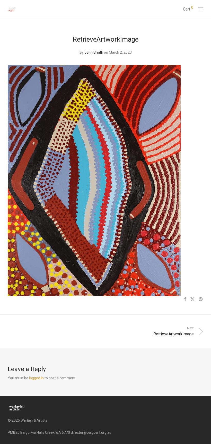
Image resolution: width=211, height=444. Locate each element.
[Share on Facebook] (185, 299)
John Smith (93, 52)
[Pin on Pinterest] (201, 299)
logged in (36, 378)
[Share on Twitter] (192, 299)
